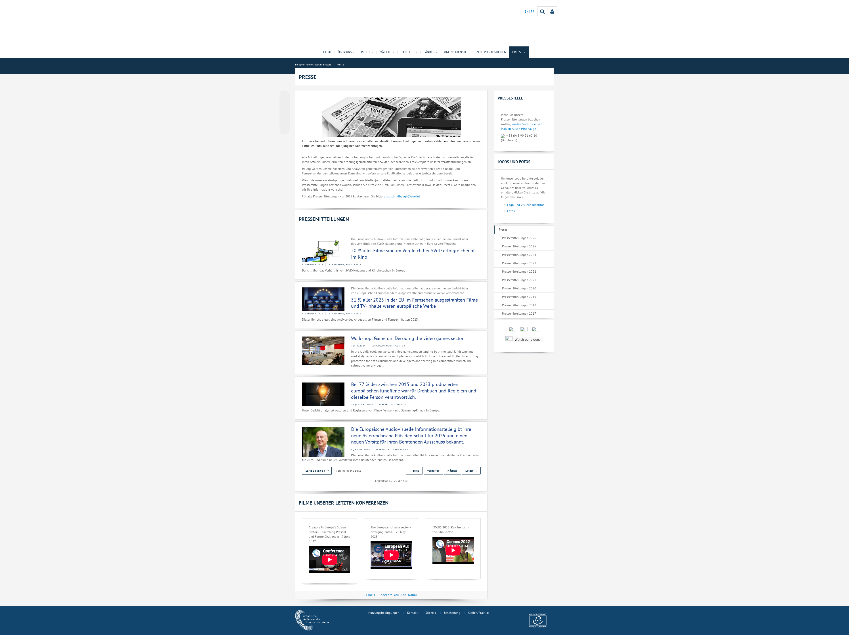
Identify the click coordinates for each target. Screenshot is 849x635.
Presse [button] (517, 52)
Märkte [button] (385, 52)
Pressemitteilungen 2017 (519, 314)
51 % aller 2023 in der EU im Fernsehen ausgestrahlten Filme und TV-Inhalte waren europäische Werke (414, 303)
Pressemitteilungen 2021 (519, 280)
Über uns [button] (345, 52)
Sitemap (430, 613)
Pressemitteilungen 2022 (519, 272)
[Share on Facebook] (284, 112)
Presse (503, 229)
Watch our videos (527, 339)
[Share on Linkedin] (284, 121)
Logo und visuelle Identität (525, 205)
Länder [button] (429, 52)
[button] (317, 471)
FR (532, 11)
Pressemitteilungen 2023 (519, 263)
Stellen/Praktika (479, 613)
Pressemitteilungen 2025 (519, 246)
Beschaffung (452, 613)
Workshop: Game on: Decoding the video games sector (407, 338)
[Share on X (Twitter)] (284, 104)
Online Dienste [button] (455, 52)
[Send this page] (284, 129)
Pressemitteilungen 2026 (519, 238)
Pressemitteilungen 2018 (519, 305)
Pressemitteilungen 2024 (519, 255)
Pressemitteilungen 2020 (519, 288)
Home (327, 52)
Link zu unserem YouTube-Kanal (391, 595)
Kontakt (412, 613)
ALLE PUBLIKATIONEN (491, 52)
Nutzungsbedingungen (383, 613)
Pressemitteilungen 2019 (519, 297)
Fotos (511, 211)
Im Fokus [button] (407, 52)
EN (527, 11)
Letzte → (471, 470)
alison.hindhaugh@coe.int (402, 196)
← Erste (414, 470)
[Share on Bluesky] (284, 95)
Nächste (452, 470)
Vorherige (433, 470)
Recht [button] (365, 52)
